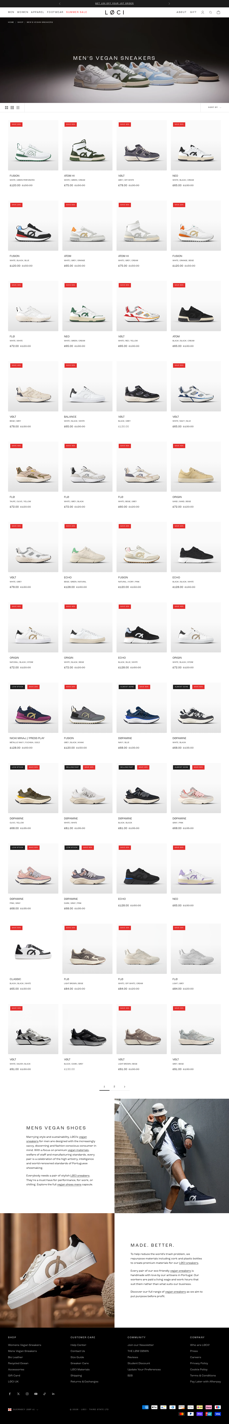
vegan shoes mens (69, 1184)
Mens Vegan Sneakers (22, 1351)
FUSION (14, 176)
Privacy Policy (199, 1363)
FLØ (12, 336)
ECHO (68, 577)
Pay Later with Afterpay (205, 1381)
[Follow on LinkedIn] (53, 1394)
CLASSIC (15, 979)
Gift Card (14, 1375)
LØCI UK (13, 1381)
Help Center (78, 1345)
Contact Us (78, 1351)
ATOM (67, 256)
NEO (175, 176)
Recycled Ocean (18, 1363)
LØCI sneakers (80, 1175)
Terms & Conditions (203, 1375)
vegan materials (78, 1150)
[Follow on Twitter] (18, 1394)
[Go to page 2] (125, 1086)
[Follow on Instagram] (27, 1394)
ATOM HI (69, 176)
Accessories (16, 1369)
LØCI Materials (80, 1369)
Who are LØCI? (200, 1345)
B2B (130, 1375)
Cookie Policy (199, 1369)
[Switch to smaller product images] (12, 107)
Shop (20, 22)
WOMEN (22, 12)
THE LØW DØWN (138, 1351)
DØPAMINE (125, 738)
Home (11, 22)
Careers (195, 1357)
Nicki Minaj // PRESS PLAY (27, 738)
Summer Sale (76, 12)
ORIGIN (177, 497)
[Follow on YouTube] (36, 1394)
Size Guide (77, 1357)
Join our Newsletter (141, 1345)
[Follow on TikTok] (44, 1394)
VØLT (121, 176)
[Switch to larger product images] (6, 107)
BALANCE (70, 417)
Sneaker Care (80, 1363)
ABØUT (182, 12)
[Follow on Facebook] (9, 1394)
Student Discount (139, 1363)
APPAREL (37, 12)
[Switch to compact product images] (17, 107)
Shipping (76, 1375)
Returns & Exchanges (84, 1381)
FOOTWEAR (55, 12)
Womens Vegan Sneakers (24, 1345)
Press (194, 1351)
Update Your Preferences (144, 1369)
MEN (11, 12)
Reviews (133, 1357)
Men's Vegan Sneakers (40, 22)
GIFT (193, 12)
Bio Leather (15, 1357)
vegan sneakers (180, 1271)
